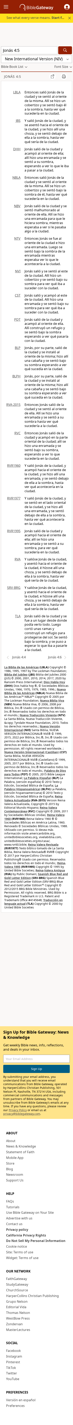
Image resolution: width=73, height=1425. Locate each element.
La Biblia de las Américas (21, 667)
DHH (16, 149)
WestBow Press (18, 1318)
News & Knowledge (21, 1146)
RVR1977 (13, 498)
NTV (17, 238)
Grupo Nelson (17, 1301)
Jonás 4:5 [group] (12, 76)
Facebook (13, 1350)
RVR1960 (13, 465)
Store (10, 1163)
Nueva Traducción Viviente (38, 715)
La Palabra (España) (37, 778)
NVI (17, 271)
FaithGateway (16, 1279)
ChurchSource (17, 1290)
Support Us (15, 1180)
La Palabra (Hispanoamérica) (31, 787)
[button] (67, 7)
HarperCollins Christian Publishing (32, 1296)
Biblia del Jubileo (16, 674)
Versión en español (20, 1400)
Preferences (15, 1405)
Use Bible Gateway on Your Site (30, 1212)
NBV (17, 206)
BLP (17, 348)
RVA (17, 559)
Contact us (14, 1224)
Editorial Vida (16, 1307)
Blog (9, 1169)
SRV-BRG (13, 587)
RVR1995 (13, 531)
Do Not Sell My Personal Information (35, 1241)
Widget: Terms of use (22, 1258)
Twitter (11, 1373)
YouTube (12, 1379)
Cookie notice (16, 1246)
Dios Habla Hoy (54, 682)
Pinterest (13, 1362)
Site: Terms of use (19, 1252)
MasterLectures (18, 1329)
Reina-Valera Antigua (50, 870)
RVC (17, 433)
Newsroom (14, 1174)
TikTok (11, 1367)
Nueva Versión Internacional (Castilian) (31, 752)
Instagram (14, 1356)
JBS (18, 120)
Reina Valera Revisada (43, 844)
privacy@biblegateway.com (21, 1114)
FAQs (10, 1201)
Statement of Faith (20, 1152)
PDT (17, 319)
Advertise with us (19, 1218)
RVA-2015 (13, 404)
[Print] (64, 76)
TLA (17, 616)
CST (17, 295)
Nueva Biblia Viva (52, 700)
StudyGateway (17, 1284)
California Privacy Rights (26, 1235)
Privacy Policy (18, 1110)
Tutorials (12, 1207)
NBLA (16, 177)
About (10, 1141)
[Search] (65, 50)
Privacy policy (17, 1229)
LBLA (16, 92)
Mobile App (15, 1157)
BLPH (16, 376)
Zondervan (14, 1324)
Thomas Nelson (18, 1312)
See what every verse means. (37, 17)
